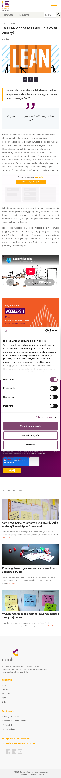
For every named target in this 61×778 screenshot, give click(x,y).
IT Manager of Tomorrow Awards (14, 721)
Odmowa (30, 445)
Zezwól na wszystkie (30, 426)
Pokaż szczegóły (43, 417)
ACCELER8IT (7, 725)
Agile (4, 698)
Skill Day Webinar (8, 729)
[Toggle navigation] (54, 6)
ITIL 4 (4, 685)
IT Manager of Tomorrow (11, 717)
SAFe (4, 702)
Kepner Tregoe (7, 694)
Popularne (24, 15)
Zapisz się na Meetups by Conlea (20, 743)
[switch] (54, 388)
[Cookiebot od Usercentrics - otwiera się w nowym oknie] (45, 331)
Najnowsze (8, 15)
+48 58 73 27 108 (37, 775)
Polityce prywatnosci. (39, 453)
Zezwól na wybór (30, 435)
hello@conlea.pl (23, 775)
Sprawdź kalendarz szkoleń (18, 739)
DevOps (5, 689)
